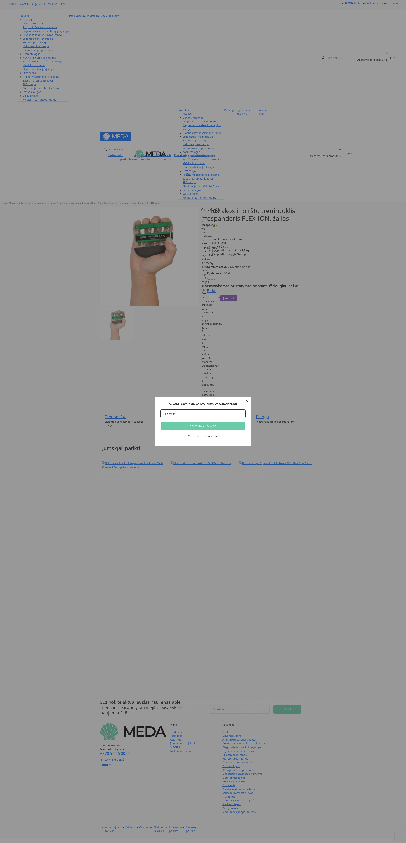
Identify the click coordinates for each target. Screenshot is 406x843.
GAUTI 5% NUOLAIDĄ (203, 426)
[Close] (247, 401)
